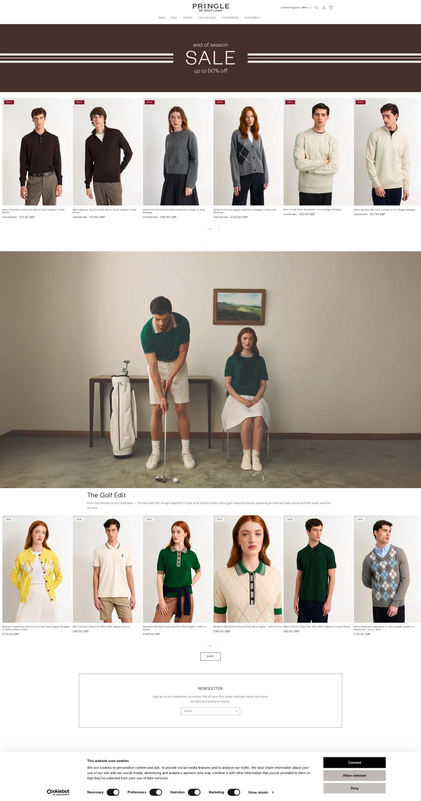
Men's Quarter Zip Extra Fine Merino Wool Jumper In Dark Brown (105, 211)
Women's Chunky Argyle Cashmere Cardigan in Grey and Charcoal (244, 211)
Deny (355, 788)
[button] (163, 17)
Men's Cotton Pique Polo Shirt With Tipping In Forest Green (317, 626)
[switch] (156, 792)
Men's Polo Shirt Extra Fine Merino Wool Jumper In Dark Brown (33, 211)
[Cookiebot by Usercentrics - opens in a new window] (58, 792)
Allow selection (354, 775)
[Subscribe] (236, 711)
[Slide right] (219, 229)
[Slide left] (202, 229)
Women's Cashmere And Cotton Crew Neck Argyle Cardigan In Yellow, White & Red (36, 628)
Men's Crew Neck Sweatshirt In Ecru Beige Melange (312, 209)
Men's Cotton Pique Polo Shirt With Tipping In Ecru (101, 626)
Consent (354, 762)
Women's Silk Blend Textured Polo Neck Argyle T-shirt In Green (174, 628)
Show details (258, 792)
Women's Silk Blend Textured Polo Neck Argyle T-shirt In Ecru (247, 626)
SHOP (210, 242)
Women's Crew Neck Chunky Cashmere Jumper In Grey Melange (174, 211)
